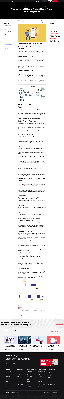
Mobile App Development (54, 33)
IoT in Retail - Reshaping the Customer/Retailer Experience (10, 346)
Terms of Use (13, 392)
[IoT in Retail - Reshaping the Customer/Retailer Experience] (10, 340)
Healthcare (28, 384)
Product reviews (51, 369)
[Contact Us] (38, 1)
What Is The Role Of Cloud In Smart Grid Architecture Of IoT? (25, 346)
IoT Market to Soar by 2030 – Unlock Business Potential (38, 346)
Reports (25, 185)
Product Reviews (8, 371)
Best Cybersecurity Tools (41, 386)
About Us (18, 371)
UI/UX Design (29, 381)
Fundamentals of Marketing (51, 381)
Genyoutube (50, 370)
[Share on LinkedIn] (7, 49)
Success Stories (8, 376)
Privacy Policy (18, 374)
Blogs (7, 379)
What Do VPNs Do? (7, 27)
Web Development (29, 376)
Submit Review (44, 1)
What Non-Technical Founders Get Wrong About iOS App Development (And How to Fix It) (55, 31)
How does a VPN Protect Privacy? (8, 34)
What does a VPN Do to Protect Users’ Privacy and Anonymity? (37, 6)
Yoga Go (49, 372)
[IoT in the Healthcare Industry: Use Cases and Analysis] (53, 340)
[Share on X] (5, 49)
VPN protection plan (27, 246)
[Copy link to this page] (9, 49)
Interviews (7, 374)
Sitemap (18, 376)
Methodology (8, 384)
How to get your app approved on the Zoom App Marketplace (54, 26)
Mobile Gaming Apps (40, 379)
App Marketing (29, 379)
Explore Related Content (55, 331)
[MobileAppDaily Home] (9, 1)
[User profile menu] (40, 1)
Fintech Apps (39, 374)
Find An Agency (55, 1)
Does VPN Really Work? (8, 40)
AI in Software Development (52, 384)
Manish (21, 307)
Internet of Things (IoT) (24, 6)
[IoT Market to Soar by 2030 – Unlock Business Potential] (39, 340)
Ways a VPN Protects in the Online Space (8, 36)
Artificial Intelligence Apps (41, 371)
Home (19, 6)
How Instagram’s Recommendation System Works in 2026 (54, 41)
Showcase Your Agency (20, 384)
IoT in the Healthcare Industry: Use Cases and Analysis (53, 346)
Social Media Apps (40, 376)
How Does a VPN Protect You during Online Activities (8, 32)
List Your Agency (50, 1)
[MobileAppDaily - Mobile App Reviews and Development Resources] (18, 356)
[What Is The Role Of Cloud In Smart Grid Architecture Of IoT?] (25, 340)
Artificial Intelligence (53, 38)
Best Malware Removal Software (42, 384)
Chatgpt (49, 377)
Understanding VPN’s (8, 25)
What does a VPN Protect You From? (9, 29)
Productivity (52, 28)
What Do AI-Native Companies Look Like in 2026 (55, 36)
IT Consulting (29, 386)
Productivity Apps (40, 381)
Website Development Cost (51, 386)
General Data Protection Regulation (36, 163)
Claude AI (49, 375)
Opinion (7, 381)
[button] (16, 1)
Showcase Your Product (20, 386)
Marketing (51, 43)
